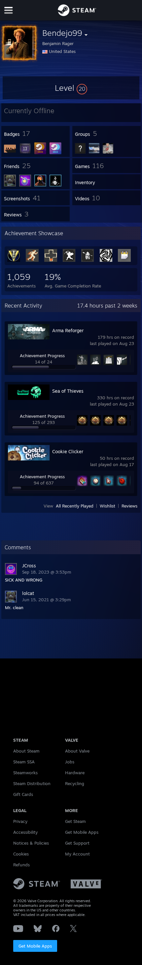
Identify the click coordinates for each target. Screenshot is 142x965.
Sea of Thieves (68, 391)
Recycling (74, 783)
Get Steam (75, 821)
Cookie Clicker (67, 451)
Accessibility (25, 832)
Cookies (21, 853)
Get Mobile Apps (35, 946)
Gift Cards (23, 794)
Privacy (20, 821)
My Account (77, 853)
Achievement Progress (42, 355)
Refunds (21, 864)
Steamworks (25, 772)
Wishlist (107, 505)
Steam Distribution (32, 783)
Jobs (69, 761)
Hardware (75, 772)
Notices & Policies (31, 843)
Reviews (129, 505)
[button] (71, 87)
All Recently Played (74, 505)
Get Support (77, 843)
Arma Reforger (68, 330)
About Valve (77, 751)
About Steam (26, 751)
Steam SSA (24, 761)
